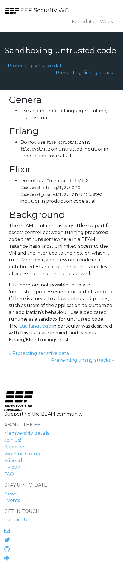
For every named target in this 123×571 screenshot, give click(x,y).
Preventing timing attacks (87, 72)
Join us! (12, 440)
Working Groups (23, 453)
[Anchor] (50, 98)
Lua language (35, 326)
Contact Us (16, 519)
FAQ (9, 474)
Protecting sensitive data (34, 65)
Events (12, 500)
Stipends (14, 460)
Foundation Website (95, 21)
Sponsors (14, 447)
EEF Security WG (44, 10)
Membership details (26, 433)
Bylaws (12, 467)
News (10, 493)
